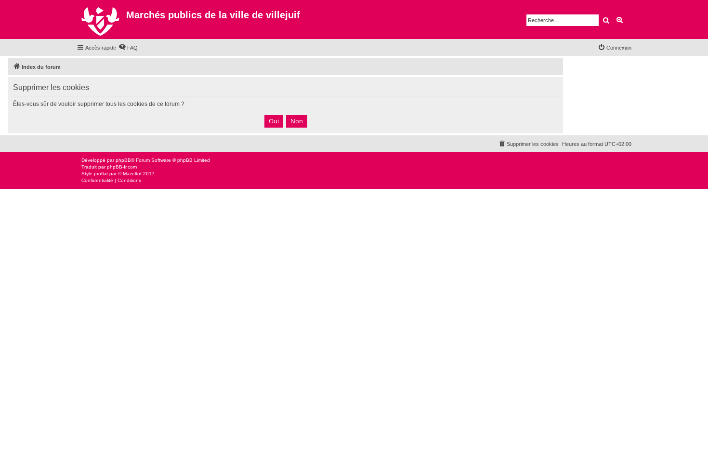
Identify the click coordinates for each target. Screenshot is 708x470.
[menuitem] (128, 47)
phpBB (123, 160)
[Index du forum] (101, 19)
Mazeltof (132, 173)
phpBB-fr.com (122, 167)
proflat (101, 173)
